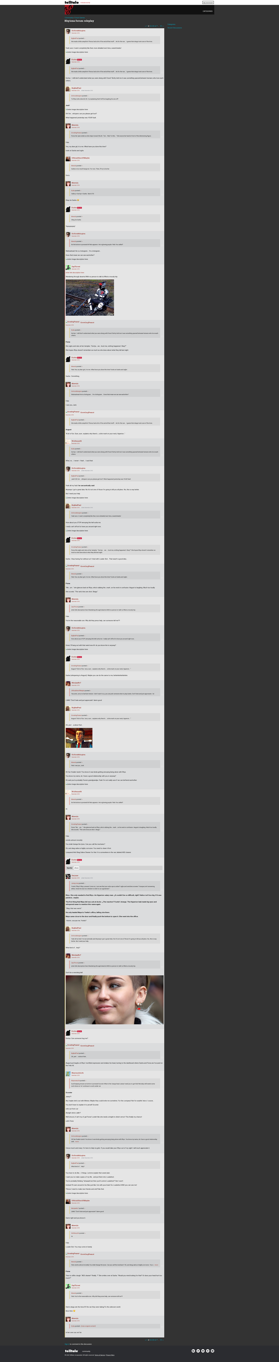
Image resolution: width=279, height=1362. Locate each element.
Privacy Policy (110, 1355)
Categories (208, 11)
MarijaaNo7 (76, 683)
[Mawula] (68, 126)
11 (161, 26)
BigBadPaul (75, 38)
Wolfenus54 (77, 441)
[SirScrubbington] (68, 31)
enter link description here (75, 273)
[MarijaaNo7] (68, 683)
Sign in (67, 1344)
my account (208, 2)
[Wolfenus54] (68, 442)
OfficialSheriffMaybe (81, 158)
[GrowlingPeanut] (72, 322)
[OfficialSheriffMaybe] (68, 158)
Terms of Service (100, 1355)
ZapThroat (76, 267)
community (85, 2)
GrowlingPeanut (76, 133)
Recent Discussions (175, 28)
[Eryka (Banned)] (68, 61)
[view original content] (88, 1326)
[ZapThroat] (68, 267)
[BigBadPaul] (68, 89)
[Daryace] (68, 876)
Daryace (75, 875)
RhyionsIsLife (78, 1073)
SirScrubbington (78, 31)
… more (76, 1141)
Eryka (74, 59)
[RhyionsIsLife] (68, 1073)
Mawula (75, 125)
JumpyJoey (75, 883)
